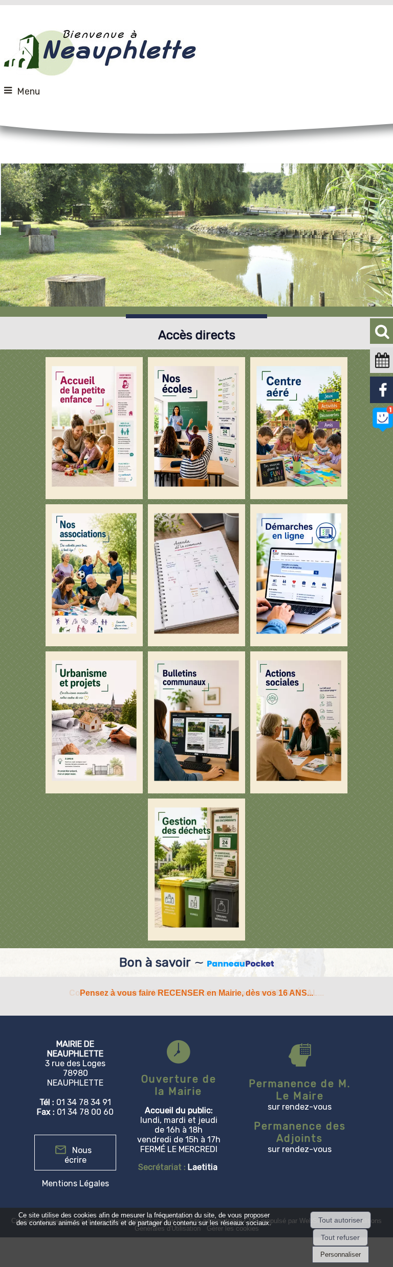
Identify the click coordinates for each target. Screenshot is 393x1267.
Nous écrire (78, 1155)
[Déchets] (196, 870)
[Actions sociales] (298, 722)
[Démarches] (298, 575)
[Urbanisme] (94, 722)
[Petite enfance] (94, 428)
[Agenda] (196, 575)
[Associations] (94, 575)
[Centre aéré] (298, 428)
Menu (28, 91)
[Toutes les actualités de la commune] (240, 962)
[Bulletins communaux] (196, 722)
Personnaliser (340, 1254)
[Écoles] (196, 428)
